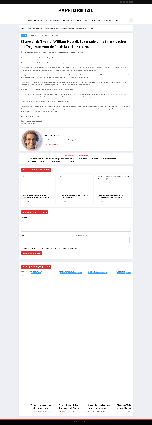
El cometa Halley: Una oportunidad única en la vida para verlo (101, 407)
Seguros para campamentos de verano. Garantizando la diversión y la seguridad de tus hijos (36, 196)
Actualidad (38, 20)
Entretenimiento (68, 20)
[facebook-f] (121, 2)
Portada (29, 20)
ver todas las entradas (52, 144)
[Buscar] (125, 20)
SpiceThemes (84, 422)
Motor (85, 20)
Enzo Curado (45, 411)
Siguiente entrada (83, 155)
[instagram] (130, 2)
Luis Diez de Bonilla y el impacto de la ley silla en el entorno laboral (74, 196)
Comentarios (24, 217)
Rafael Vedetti (34, 35)
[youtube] (132, 2)
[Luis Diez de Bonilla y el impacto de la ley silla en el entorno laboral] (76, 183)
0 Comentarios (54, 35)
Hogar (79, 20)
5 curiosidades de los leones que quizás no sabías (42, 407)
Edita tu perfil (71, 140)
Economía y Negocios (51, 20)
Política (92, 20)
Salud (99, 20)
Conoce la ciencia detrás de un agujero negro (72, 406)
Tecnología (107, 20)
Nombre (23, 235)
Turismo (116, 20)
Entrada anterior (69, 155)
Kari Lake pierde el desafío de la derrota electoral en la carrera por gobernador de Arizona (111, 196)
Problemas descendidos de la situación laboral (97, 159)
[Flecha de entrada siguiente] (130, 158)
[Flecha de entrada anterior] (21, 158)
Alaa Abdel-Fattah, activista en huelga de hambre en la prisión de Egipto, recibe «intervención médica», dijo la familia (51, 160)
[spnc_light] (131, 20)
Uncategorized (38, 272)
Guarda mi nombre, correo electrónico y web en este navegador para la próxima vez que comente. (50, 248)
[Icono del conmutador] (20, 20)
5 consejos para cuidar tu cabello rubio (130, 277)
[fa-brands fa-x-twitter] (124, 2)
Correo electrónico (81, 235)
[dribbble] (127, 2)
